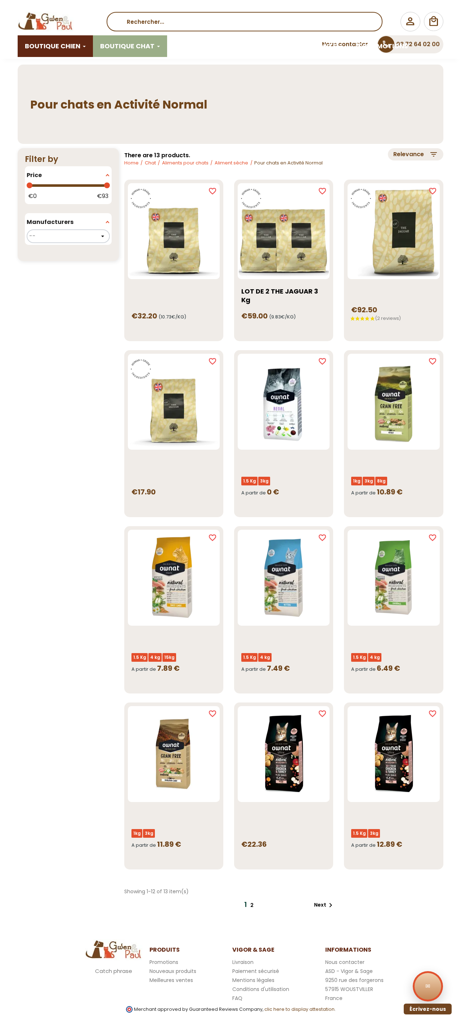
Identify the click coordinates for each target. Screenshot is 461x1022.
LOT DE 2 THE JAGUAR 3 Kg (279, 295)
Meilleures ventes (171, 980)
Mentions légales (253, 980)
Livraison (243, 962)
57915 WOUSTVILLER (349, 989)
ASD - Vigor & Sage (349, 971)
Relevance (415, 154)
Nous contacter (344, 962)
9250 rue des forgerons (354, 980)
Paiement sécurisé (255, 971)
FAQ (237, 998)
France (334, 998)
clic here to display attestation (299, 1009)
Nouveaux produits (172, 971)
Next (324, 905)
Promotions (163, 962)
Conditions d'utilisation (260, 989)
